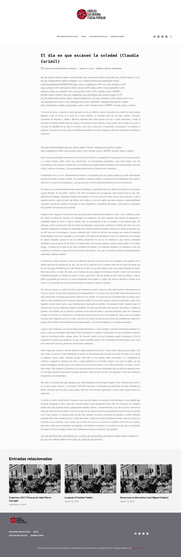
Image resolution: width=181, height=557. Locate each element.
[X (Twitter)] (158, 37)
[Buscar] (171, 37)
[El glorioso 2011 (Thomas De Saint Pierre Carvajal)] (35, 478)
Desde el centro (103, 69)
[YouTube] (166, 37)
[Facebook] (154, 37)
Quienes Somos (117, 36)
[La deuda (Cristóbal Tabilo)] (90, 478)
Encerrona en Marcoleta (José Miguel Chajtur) (144, 497)
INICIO (83, 36)
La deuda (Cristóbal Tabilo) (79, 497)
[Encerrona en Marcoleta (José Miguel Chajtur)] (146, 478)
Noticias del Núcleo (98, 36)
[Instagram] (162, 37)
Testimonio (117, 69)
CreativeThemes (138, 548)
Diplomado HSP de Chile (67, 36)
